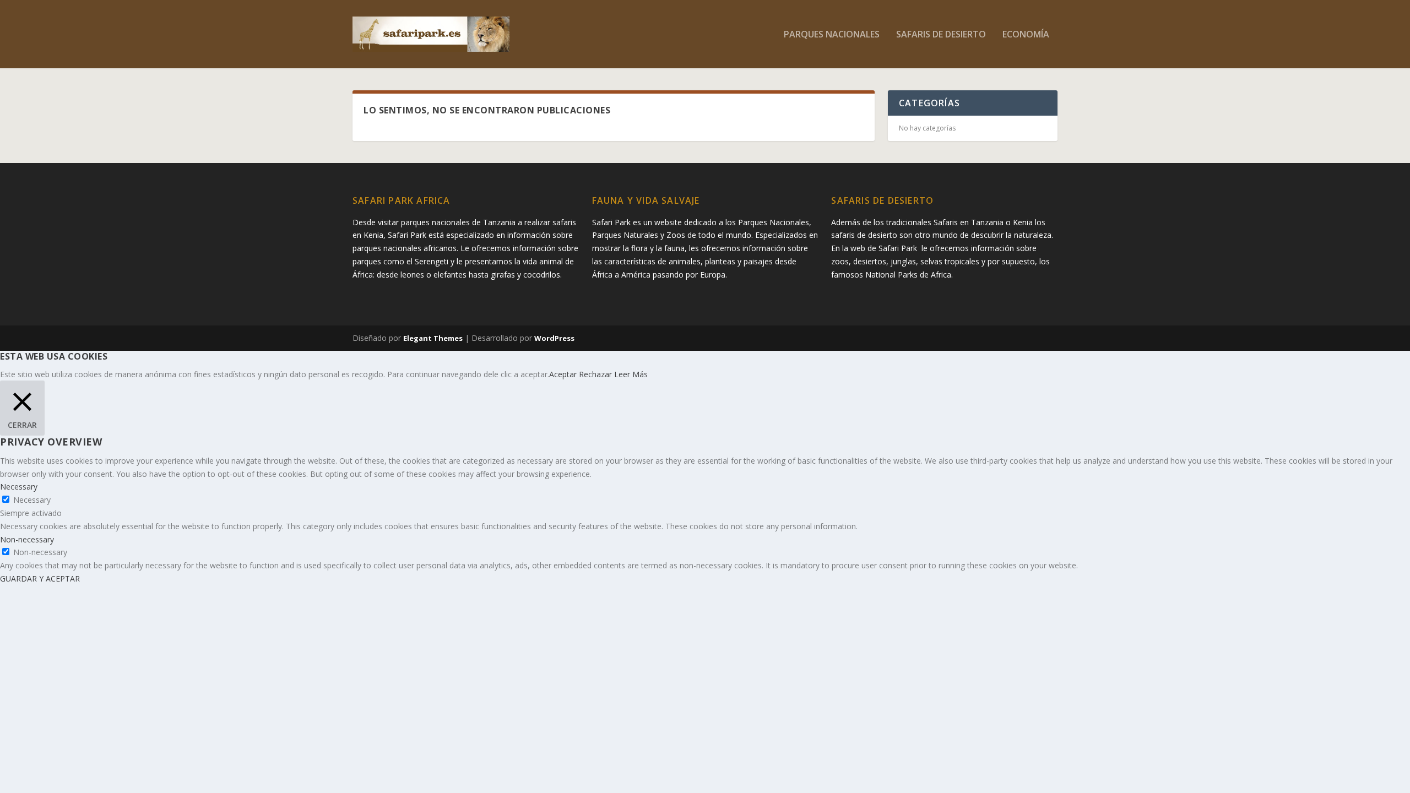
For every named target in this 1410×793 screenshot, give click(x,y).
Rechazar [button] (595, 374)
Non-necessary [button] (27, 539)
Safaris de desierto (941, 35)
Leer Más (631, 374)
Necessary (32, 500)
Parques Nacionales (832, 35)
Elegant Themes (433, 338)
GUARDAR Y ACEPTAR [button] (40, 578)
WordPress (554, 338)
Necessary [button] (18, 486)
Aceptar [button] (563, 374)
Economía (1025, 35)
